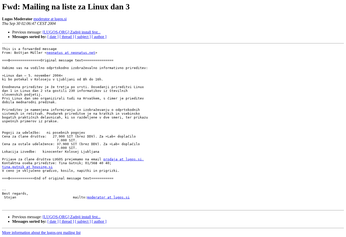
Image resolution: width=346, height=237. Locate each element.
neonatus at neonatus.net (71, 53)
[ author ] (99, 37)
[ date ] (53, 37)
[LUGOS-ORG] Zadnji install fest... (72, 32)
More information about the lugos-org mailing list (41, 232)
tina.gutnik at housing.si (27, 167)
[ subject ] (83, 37)
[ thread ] (67, 37)
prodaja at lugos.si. (123, 159)
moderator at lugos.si (50, 19)
